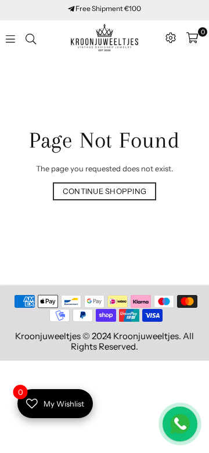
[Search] (30, 37)
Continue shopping (104, 191)
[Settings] (170, 37)
